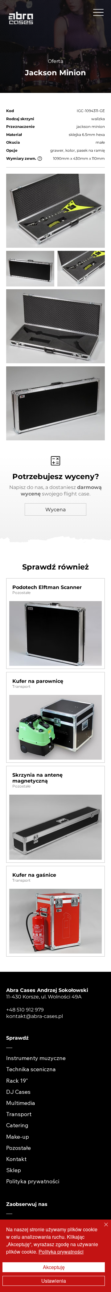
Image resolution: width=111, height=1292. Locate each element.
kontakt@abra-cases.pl (34, 1016)
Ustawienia (53, 1280)
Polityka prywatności (61, 1251)
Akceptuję (54, 1267)
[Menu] (98, 12)
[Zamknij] (102, 1228)
